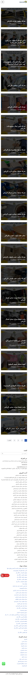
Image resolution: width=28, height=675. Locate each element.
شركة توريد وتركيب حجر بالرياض (20, 537)
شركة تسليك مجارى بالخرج (21, 592)
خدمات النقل (24, 657)
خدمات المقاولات (23, 652)
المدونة (25, 639)
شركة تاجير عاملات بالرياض (16, 107)
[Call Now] (2, 575)
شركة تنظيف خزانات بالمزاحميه (20, 601)
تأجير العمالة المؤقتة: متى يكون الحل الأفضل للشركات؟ (15, 477)
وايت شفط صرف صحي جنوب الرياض (19, 523)
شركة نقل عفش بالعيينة (22, 603)
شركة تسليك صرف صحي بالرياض (20, 590)
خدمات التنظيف (24, 643)
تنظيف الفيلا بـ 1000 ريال (22, 577)
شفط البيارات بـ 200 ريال (22, 608)
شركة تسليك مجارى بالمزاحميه (20, 594)
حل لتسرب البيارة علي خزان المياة (20, 586)
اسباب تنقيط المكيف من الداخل (20, 548)
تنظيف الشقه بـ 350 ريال (22, 575)
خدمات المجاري (24, 650)
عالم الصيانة (20, 23)
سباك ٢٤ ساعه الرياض (22, 557)
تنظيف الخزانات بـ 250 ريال (21, 572)
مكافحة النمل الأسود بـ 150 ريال (20, 628)
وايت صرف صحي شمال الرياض (20, 526)
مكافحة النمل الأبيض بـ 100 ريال (20, 625)
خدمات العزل (24, 648)
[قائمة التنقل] (2, 2)
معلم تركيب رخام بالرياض (22, 535)
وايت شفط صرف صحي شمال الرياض (19, 506)
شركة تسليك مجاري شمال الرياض (14, 193)
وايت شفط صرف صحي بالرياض (14, 407)
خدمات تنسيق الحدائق (22, 661)
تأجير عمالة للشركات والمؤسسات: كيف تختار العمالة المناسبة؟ (14, 479)
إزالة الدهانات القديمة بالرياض (21, 546)
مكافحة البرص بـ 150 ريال (22, 617)
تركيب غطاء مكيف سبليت (21, 543)
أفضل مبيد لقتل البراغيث (22, 561)
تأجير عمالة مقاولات (23, 528)
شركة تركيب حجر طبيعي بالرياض (14, 278)
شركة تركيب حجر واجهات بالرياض (14, 257)
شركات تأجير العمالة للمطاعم (21, 541)
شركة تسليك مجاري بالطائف (21, 599)
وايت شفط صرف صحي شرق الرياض (19, 504)
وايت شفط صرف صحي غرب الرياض (19, 521)
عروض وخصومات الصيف (22, 612)
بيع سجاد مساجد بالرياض (22, 554)
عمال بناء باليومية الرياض (22, 532)
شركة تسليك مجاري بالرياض (21, 597)
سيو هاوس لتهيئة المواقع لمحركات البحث (14, 673)
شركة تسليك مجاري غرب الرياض (14, 171)
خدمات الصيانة (24, 645)
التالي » (9, 440)
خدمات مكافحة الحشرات (22, 663)
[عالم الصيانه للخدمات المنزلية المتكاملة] (23, 2)
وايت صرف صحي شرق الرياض (20, 519)
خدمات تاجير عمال (23, 659)
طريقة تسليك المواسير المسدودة (14, 385)
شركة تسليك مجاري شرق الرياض (14, 150)
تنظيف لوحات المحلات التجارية (20, 559)
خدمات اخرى (24, 641)
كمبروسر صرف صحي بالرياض (15, 428)
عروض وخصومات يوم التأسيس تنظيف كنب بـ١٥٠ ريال (16, 614)
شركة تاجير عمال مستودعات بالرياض (19, 486)
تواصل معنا (25, 583)
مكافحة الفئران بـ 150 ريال (21, 623)
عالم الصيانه (24, 665)
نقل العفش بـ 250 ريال (22, 632)
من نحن (25, 630)
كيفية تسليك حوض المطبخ (16, 364)
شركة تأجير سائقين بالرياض (16, 85)
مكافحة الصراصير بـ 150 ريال (21, 621)
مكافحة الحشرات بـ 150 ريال (21, 619)
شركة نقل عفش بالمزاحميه (21, 605)
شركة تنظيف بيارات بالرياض (16, 21)
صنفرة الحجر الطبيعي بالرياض (21, 539)
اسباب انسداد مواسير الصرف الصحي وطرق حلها (17, 568)
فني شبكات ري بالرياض (22, 550)
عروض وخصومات (23, 610)
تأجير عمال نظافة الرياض (22, 530)
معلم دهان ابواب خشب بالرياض (15, 235)
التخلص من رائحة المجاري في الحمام (19, 508)
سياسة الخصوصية (23, 588)
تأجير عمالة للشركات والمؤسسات (20, 570)
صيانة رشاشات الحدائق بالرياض (20, 552)
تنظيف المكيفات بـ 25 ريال (21, 581)
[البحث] (2, 453)
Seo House (20, 45)
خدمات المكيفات (23, 654)
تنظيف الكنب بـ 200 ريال (22, 579)
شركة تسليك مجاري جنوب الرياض (14, 214)
